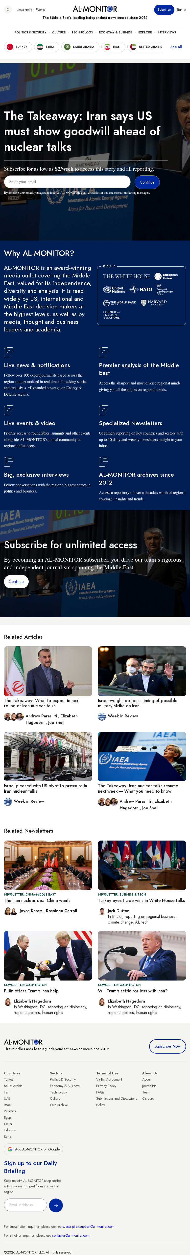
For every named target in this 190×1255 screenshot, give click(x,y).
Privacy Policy (106, 1085)
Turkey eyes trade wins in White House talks (141, 900)
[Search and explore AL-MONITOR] (8, 10)
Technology (82, 32)
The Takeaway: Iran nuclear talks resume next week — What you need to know (138, 788)
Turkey (8, 1079)
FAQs (100, 1092)
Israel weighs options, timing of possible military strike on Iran (137, 703)
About (146, 1079)
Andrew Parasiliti (42, 716)
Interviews (167, 32)
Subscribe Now (168, 1046)
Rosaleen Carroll (61, 911)
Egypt (8, 1117)
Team (146, 1092)
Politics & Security (30, 32)
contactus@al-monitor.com (71, 1235)
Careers (148, 1098)
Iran (6, 1092)
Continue (16, 581)
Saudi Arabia (13, 1085)
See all (176, 46)
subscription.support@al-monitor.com (89, 1226)
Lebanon (10, 1130)
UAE (7, 1098)
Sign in (181, 9)
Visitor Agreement (109, 1079)
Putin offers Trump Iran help (31, 991)
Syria (7, 1136)
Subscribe (164, 9)
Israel (7, 1104)
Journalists (149, 1085)
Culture (59, 32)
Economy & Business (115, 32)
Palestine (10, 1111)
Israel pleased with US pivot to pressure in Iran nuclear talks (45, 788)
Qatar (8, 1123)
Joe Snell (56, 722)
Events (40, 9)
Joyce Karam (32, 911)
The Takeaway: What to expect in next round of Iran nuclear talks (42, 703)
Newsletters (24, 9)
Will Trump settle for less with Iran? (133, 991)
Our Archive (59, 1104)
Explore (145, 32)
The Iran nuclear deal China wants (37, 900)
